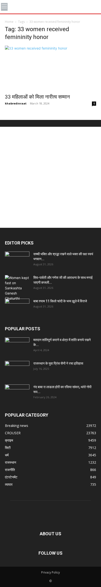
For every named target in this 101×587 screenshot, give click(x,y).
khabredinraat (15, 103)
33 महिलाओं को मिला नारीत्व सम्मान (37, 97)
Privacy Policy (50, 572)
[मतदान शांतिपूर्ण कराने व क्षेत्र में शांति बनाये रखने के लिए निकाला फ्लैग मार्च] (17, 346)
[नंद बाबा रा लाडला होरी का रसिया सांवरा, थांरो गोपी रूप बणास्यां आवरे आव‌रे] (17, 393)
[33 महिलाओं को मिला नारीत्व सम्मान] (50, 68)
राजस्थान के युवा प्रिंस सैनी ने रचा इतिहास (58, 363)
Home (9, 22)
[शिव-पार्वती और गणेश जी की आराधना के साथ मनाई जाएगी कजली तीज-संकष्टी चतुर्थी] (17, 288)
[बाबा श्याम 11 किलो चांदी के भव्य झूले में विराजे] (17, 307)
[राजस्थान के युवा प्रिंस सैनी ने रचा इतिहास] (17, 369)
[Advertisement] (50, 177)
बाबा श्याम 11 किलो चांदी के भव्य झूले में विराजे (60, 301)
